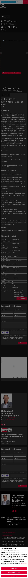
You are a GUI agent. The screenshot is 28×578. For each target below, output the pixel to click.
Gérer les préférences (14, 572)
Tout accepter (14, 568)
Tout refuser (14, 576)
